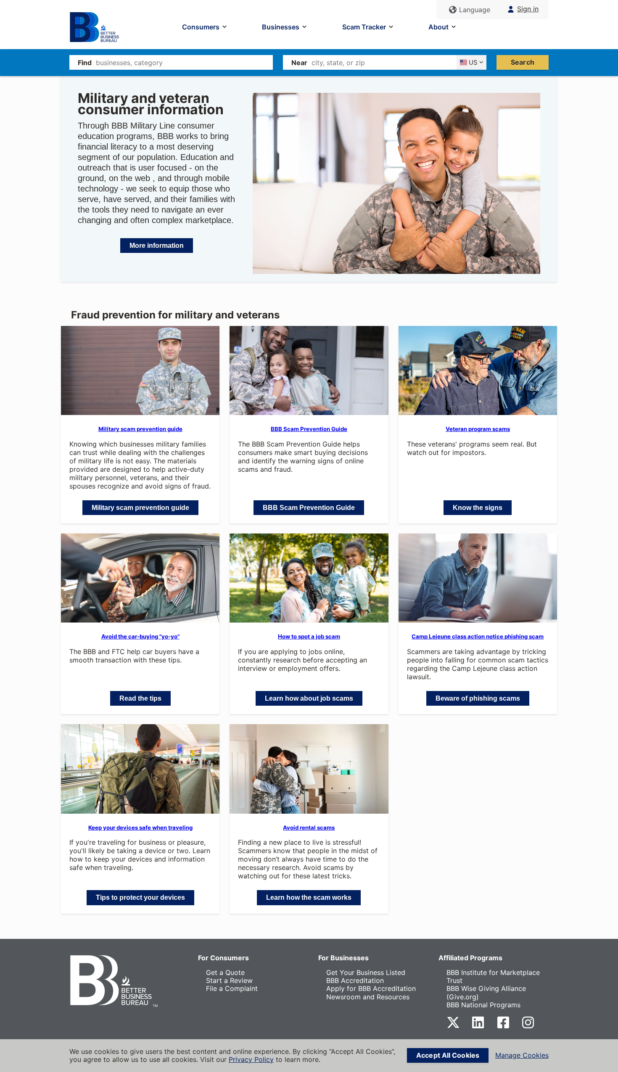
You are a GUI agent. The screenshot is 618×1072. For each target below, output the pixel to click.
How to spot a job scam (309, 636)
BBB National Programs (483, 1005)
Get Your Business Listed (365, 972)
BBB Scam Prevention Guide (309, 429)
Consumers (200, 27)
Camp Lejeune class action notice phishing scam (478, 636)
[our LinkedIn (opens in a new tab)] (478, 1026)
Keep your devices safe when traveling (140, 827)
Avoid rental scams (309, 827)
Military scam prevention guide (140, 429)
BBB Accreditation (355, 980)
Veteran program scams (478, 429)
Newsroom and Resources (367, 997)
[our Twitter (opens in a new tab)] (453, 1026)
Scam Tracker (364, 27)
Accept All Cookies (447, 1055)
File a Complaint (232, 988)
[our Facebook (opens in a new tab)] (503, 1026)
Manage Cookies (522, 1055)
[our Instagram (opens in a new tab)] (528, 1026)
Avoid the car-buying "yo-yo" (140, 636)
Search (522, 62)
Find (85, 62)
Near (299, 62)
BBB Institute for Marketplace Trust (493, 976)
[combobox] (184, 62)
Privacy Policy (251, 1059)
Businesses (280, 27)
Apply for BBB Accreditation (371, 988)
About (438, 27)
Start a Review (229, 980)
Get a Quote (225, 972)
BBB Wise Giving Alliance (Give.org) (486, 992)
